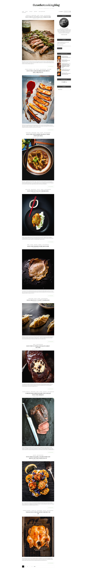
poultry (38, 189)
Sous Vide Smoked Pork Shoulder (38, 246)
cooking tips (28, 15)
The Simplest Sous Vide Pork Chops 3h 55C (66, 74)
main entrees (34, 15)
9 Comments (41, 396)
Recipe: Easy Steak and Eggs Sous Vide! (66, 61)
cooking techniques (29, 69)
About (26, 11)
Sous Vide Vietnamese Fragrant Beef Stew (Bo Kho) (38, 135)
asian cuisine (28, 132)
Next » (35, 566)
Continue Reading (50, 66)
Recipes (35, 11)
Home (23, 11)
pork (34, 69)
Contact (31, 11)
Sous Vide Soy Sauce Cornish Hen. (38, 191)
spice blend (49, 69)
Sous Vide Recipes (42, 11)
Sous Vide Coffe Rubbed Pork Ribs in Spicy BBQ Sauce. (38, 71)
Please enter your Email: (60, 44)
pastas (35, 298)
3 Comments (42, 192)
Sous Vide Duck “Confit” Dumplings (38, 300)
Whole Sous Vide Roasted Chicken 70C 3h (38, 512)
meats (38, 15)
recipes (41, 15)
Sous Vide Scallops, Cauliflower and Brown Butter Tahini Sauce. (38, 457)
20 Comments (41, 515)
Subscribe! (24, 12)
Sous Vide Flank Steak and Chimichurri (38, 17)
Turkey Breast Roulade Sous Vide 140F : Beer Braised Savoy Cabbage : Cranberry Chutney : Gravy (66, 66)
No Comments (41, 137)
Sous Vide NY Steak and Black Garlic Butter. (38, 346)
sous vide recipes (47, 15)
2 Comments (41, 18)
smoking (40, 244)
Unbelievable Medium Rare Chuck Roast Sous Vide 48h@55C (38, 394)
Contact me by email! (64, 34)
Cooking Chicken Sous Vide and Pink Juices (66, 70)
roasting (36, 244)
